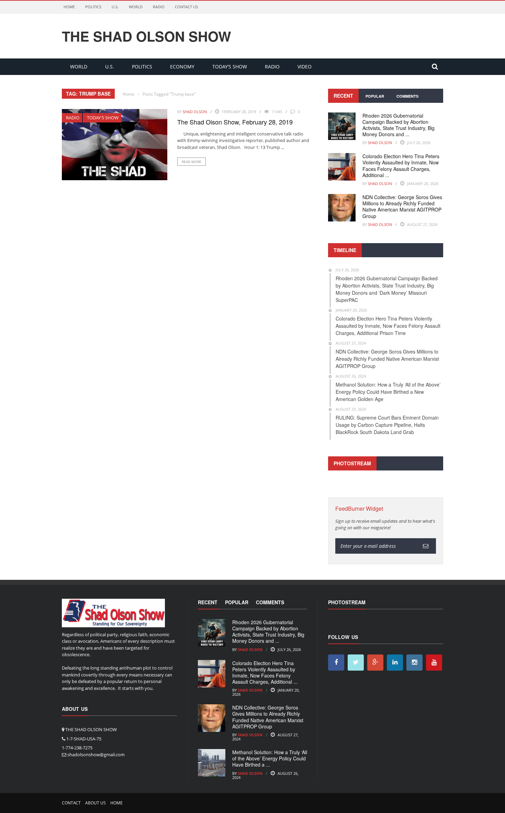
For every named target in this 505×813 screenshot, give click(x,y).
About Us (95, 803)
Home (69, 6)
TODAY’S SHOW (229, 66)
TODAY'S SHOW (103, 118)
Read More (191, 161)
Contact (71, 803)
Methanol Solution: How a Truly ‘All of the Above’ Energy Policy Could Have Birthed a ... (269, 758)
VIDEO (305, 66)
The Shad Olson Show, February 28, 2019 (235, 121)
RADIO (159, 6)
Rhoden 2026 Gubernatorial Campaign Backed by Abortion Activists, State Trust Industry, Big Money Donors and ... (398, 125)
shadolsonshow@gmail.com (96, 754)
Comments (407, 96)
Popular (375, 96)
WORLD (136, 6)
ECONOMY (182, 66)
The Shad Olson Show (146, 36)
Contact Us (186, 6)
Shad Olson (195, 111)
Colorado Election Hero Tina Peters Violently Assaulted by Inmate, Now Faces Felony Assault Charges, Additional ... (400, 165)
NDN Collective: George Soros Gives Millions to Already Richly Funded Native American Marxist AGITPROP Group (402, 206)
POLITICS (93, 6)
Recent (343, 95)
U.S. (115, 6)
